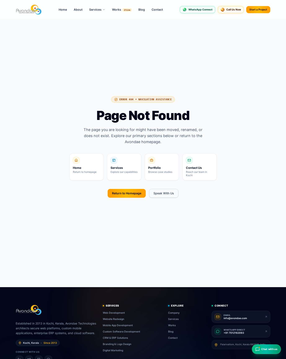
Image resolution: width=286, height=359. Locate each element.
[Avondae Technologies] (29, 9)
